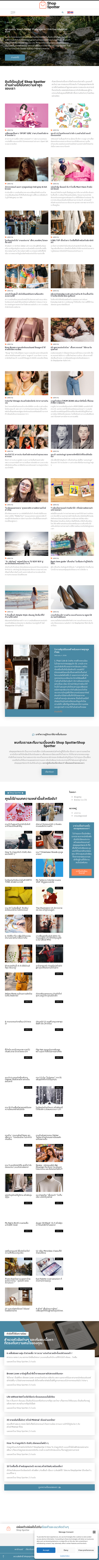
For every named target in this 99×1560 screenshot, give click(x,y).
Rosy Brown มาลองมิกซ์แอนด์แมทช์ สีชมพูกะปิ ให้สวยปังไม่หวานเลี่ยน (25, 348)
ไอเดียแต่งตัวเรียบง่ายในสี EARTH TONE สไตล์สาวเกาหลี (18, 881)
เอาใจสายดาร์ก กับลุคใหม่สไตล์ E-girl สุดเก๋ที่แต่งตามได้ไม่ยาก (49, 966)
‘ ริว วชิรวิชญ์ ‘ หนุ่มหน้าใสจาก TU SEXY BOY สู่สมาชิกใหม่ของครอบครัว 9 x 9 (24, 562)
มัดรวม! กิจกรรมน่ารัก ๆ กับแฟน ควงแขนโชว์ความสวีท (48, 825)
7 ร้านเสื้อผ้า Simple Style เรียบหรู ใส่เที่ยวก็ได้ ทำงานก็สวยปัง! (24, 616)
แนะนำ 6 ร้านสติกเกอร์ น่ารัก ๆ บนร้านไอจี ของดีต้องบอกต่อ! (71, 134)
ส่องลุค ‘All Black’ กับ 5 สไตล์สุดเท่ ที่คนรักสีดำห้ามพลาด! (49, 1224)
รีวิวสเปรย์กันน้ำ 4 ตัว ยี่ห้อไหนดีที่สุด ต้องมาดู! (17, 966)
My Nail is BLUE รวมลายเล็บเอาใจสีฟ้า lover (16, 1224)
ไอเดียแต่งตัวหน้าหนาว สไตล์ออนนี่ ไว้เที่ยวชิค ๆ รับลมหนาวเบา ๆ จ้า (49, 1108)
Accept (46, 1550)
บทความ (9, 23)
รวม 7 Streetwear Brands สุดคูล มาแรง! (49, 853)
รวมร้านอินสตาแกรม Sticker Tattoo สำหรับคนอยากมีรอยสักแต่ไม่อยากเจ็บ (48, 1137)
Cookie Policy (65, 1556)
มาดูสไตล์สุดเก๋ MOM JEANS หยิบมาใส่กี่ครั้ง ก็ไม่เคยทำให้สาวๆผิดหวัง (72, 402)
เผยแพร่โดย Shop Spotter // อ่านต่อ (21, 1361)
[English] (68, 12)
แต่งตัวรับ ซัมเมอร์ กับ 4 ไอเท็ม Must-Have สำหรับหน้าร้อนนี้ (71, 188)
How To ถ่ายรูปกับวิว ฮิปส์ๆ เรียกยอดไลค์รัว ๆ (18, 853)
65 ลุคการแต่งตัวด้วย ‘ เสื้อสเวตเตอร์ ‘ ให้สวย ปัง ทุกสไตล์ (71, 348)
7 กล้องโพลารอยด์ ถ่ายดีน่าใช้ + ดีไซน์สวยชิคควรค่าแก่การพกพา (72, 509)
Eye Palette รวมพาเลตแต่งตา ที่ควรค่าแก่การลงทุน (49, 1280)
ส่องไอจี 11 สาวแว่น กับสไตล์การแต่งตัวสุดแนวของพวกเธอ (26, 455)
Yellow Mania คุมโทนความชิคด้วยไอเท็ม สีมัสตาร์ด (18, 994)
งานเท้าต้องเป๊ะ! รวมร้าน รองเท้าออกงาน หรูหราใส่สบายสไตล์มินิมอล (71, 616)
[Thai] (72, 12)
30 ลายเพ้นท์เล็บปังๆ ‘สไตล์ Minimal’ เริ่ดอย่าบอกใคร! (31, 1420)
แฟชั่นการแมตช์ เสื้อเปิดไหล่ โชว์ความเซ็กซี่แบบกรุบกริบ (17, 1252)
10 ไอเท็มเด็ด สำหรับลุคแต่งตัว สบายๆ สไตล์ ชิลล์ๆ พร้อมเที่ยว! (35, 1466)
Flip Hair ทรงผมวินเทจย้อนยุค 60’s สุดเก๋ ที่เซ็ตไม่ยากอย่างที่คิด (49, 1050)
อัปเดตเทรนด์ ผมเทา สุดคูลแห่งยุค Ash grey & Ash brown (26, 188)
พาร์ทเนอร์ (19, 1549)
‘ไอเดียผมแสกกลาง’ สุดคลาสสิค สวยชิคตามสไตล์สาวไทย (25, 509)
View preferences (86, 1550)
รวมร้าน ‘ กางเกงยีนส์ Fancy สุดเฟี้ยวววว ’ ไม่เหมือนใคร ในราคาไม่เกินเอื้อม (18, 1137)
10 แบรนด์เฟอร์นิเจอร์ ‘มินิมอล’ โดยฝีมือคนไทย (17, 1309)
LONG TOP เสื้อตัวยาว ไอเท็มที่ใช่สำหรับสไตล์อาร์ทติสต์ (72, 241)
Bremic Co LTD (80, 800)
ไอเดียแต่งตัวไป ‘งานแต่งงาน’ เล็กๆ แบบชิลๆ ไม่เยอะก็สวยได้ (26, 241)
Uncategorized (80, 816)
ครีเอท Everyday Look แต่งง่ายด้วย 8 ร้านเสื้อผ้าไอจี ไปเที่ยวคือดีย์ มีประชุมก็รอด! (72, 295)
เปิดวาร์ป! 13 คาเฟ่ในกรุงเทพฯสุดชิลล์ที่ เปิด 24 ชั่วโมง (49, 1022)
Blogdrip (77, 797)
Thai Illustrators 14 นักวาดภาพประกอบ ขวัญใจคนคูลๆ (49, 909)
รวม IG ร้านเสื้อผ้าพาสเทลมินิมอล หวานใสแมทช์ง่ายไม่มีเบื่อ (18, 1108)
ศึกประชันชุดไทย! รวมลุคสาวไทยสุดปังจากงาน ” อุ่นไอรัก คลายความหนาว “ (17, 1280)
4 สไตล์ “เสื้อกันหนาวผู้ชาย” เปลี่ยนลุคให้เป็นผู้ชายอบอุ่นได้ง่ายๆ (49, 1309)
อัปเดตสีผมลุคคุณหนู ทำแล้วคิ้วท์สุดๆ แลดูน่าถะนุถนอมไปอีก (49, 994)
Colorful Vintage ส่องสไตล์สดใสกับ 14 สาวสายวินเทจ (26, 402)
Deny (66, 1550)
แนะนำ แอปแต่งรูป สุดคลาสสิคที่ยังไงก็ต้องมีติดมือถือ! (71, 455)
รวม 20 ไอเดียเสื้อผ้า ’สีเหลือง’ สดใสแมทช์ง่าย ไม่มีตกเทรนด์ (17, 909)
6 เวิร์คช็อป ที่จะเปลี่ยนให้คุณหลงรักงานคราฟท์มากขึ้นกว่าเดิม (18, 937)
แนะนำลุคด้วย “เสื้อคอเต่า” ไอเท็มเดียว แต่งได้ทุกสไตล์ (49, 1196)
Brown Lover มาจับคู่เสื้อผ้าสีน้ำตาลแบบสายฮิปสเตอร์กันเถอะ (35, 1374)
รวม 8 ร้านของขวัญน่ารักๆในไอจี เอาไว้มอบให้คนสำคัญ (17, 825)
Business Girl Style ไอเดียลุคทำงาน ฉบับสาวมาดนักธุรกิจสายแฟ (34, 30)
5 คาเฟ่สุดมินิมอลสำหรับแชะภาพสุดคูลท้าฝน (71, 651)
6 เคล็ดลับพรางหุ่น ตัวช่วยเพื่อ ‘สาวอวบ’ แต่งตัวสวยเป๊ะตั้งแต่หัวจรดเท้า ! (39, 1353)
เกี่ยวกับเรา (30, 1549)
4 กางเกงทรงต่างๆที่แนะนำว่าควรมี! (18, 1022)
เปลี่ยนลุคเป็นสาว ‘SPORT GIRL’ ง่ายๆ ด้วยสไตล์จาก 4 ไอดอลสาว (26, 134)
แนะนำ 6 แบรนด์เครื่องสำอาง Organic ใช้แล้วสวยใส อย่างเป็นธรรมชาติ (17, 1079)
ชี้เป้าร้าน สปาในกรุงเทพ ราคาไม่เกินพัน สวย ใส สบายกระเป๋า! (17, 1050)
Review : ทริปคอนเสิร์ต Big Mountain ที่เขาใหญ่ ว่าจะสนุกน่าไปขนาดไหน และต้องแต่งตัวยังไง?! (49, 1167)
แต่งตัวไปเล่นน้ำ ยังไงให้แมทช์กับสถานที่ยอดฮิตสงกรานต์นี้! (24, 295)
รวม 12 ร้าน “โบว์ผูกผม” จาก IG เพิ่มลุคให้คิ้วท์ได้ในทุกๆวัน (48, 1078)
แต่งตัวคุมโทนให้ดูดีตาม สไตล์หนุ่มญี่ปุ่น (18, 1196)
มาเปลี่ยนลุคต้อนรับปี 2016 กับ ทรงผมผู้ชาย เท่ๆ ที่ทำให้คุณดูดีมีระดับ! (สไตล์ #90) (48, 938)
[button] (94, 1532)
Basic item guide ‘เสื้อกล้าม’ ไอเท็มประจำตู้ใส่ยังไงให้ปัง (72, 562)
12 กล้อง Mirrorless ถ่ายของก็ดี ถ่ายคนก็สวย (49, 1252)
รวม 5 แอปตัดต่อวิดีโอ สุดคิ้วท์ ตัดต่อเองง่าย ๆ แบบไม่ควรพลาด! (18, 1166)
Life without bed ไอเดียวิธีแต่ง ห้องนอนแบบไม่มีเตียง (31, 1397)
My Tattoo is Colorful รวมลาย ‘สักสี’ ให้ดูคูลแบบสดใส (48, 881)
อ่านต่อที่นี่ (58, 711)
